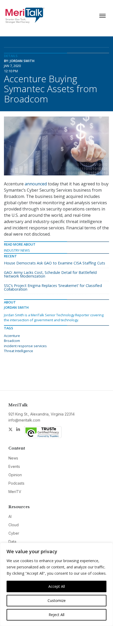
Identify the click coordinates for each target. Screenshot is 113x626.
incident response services (25, 346)
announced (36, 184)
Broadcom (12, 340)
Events (14, 466)
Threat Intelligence (18, 350)
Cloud (13, 525)
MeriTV (14, 491)
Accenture (12, 335)
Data (12, 541)
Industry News (17, 250)
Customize (57, 600)
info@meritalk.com (24, 420)
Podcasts (16, 483)
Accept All (56, 586)
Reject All (56, 614)
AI (10, 516)
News (13, 458)
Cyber (13, 533)
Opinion (15, 475)
